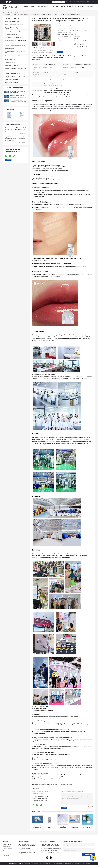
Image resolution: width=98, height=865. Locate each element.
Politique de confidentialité (14, 863)
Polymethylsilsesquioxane (12, 31)
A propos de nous (43, 6)
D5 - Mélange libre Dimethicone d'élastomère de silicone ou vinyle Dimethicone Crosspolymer (62, 826)
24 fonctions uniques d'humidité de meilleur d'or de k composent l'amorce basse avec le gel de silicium (50, 851)
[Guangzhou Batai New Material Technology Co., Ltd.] (10, 7)
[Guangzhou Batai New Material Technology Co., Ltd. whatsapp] (11, 156)
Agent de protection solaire (12, 82)
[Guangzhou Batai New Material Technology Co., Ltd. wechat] (15, 156)
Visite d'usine (54, 6)
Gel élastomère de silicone (19, 12)
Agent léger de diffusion (11, 21)
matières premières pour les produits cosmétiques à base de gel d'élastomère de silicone (18, 97)
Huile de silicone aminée (11, 73)
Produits (33, 6)
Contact (60, 52)
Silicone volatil (9, 59)
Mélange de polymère (52, 784)
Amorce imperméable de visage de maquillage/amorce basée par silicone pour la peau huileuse (50, 845)
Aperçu (5, 12)
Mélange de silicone (10, 65)
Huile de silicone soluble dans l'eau (14, 45)
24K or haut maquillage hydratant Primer (51, 848)
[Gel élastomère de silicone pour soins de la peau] (6, 92)
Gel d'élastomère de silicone (65, 784)
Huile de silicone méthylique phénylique (15, 68)
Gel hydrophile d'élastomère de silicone (15, 40)
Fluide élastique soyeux (11, 56)
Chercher (68, 1)
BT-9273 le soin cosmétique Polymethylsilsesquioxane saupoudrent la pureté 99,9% (27, 849)
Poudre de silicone (10, 34)
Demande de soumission (79, 1)
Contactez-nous (80, 6)
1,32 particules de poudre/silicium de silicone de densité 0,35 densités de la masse (27, 845)
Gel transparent (42, 784)
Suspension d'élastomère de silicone (15, 51)
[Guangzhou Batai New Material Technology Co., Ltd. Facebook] (6, 2)
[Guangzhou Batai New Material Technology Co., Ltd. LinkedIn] (9, 2)
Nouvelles (90, 6)
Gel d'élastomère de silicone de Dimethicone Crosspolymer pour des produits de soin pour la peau (74, 826)
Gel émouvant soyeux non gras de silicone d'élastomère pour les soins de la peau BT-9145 (37, 826)
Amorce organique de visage (12, 25)
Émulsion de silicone (10, 62)
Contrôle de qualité (67, 6)
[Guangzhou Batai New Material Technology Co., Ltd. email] (7, 156)
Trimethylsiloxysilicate (11, 79)
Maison (26, 6)
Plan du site (6, 855)
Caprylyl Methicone (10, 28)
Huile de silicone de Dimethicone (14, 76)
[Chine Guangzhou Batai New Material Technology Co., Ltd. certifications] (9, 115)
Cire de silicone (9, 48)
